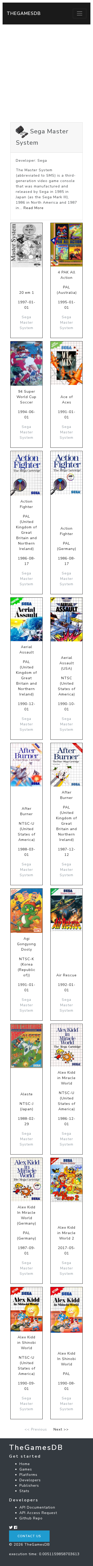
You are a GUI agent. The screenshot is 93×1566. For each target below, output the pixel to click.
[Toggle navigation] (79, 13)
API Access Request (38, 1512)
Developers (30, 1480)
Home (24, 1463)
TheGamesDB (24, 13)
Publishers (29, 1485)
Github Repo (31, 1518)
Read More (34, 207)
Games (25, 1469)
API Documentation (37, 1507)
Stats (24, 1490)
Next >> (61, 1429)
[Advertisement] (46, 73)
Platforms (28, 1474)
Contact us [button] (29, 1536)
